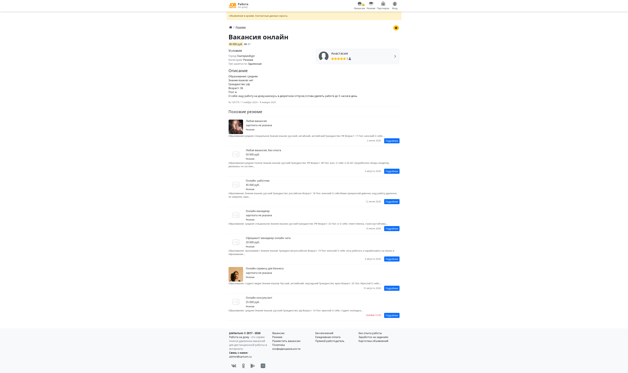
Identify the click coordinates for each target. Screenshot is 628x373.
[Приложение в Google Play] (252, 365)
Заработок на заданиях (373, 337)
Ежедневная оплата (327, 337)
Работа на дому (239, 337)
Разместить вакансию (286, 341)
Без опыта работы (370, 333)
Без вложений (324, 333)
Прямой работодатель (329, 341)
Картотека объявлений (373, 341)
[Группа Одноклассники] (243, 365)
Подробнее (392, 140)
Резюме (277, 337)
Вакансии (278, 333)
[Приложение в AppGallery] (263, 365)
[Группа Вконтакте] (234, 365)
